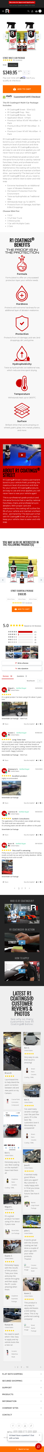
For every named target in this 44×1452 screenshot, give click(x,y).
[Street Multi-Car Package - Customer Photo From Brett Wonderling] (26, 649)
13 (27, 1367)
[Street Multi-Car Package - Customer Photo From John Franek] (34, 656)
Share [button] (6, 724)
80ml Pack (33, 599)
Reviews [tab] (6, 676)
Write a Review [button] (23, 663)
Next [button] (38, 36)
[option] (22, 36)
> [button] (29, 888)
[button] (37, 724)
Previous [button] (5, 36)
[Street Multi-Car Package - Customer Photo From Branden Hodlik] (26, 656)
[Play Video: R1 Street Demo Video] (22, 455)
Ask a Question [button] (23, 668)
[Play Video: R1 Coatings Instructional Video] (22, 971)
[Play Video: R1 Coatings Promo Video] (22, 942)
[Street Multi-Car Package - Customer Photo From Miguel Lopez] (10, 649)
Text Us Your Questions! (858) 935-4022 (22, 5)
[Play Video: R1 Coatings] (22, 913)
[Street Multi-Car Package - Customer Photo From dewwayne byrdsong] (18, 649)
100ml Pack (13, 65)
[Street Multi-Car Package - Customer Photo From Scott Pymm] (34, 649)
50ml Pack (21, 599)
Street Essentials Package (22, 591)
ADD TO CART (24, 89)
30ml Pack (11, 599)
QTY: (20, 71)
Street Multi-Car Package (10, 719)
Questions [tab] (20, 676)
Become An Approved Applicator (22, 2)
